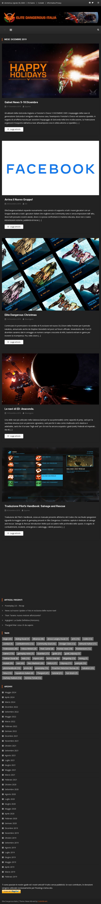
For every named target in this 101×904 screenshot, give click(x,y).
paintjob (80, 663)
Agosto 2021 (10, 755)
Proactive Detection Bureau (65, 668)
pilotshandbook (11, 668)
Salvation (88, 668)
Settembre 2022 (12, 712)
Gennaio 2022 (11, 731)
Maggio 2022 (10, 716)
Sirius (7, 673)
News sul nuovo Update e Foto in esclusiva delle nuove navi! (30, 610)
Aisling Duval (22, 639)
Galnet (8, 653)
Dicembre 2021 (11, 736)
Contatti (41, 3)
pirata (28, 668)
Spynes (28, 106)
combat (8, 643)
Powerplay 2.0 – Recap (14, 605)
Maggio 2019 (10, 862)
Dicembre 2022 (11, 707)
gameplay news (25, 653)
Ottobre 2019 (10, 838)
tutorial (57, 673)
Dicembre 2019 (11, 828)
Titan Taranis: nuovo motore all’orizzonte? (23, 615)
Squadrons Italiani (24, 673)
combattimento (25, 643)
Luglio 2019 (10, 852)
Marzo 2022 (10, 721)
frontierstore (83, 648)
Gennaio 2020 (11, 823)
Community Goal (46, 643)
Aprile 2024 (9, 697)
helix (25, 658)
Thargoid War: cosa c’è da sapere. (19, 625)
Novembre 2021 (12, 741)
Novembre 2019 (12, 833)
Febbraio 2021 (11, 779)
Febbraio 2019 (11, 876)
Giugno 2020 (10, 804)
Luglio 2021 (10, 760)
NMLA (52, 663)
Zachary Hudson (12, 678)
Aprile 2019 (9, 867)
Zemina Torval (33, 678)
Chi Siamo (31, 3)
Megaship (69, 658)
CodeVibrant (42, 901)
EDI (26, 204)
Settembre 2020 (12, 789)
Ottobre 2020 (10, 784)
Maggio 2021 (10, 770)
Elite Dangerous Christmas (21, 314)
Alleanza (38, 639)
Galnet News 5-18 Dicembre (21, 102)
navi (20, 663)
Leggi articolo (15, 129)
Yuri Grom (71, 673)
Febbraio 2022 (11, 726)
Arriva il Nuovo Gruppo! (19, 199)
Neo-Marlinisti (36, 663)
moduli (8, 663)
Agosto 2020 (10, 794)
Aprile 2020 (9, 813)
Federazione (10, 648)
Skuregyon (29, 319)
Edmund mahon (87, 643)
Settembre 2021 (12, 750)
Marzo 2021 (10, 775)
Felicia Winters (28, 648)
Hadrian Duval (10, 658)
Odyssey (65, 663)
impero (38, 658)
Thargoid (43, 673)
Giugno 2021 (10, 765)
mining (83, 658)
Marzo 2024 (10, 702)
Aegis (7, 639)
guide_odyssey (72, 653)
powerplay (42, 668)
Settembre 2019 (12, 842)
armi (75, 639)
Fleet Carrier (46, 648)
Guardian (43, 653)
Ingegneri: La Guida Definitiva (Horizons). (22, 620)
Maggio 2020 (10, 809)
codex (87, 639)
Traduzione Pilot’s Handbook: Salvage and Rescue (35, 506)
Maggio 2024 (10, 692)
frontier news (64, 648)
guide (57, 653)
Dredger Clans (67, 643)
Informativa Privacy (54, 3)
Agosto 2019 (10, 847)
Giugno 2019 (10, 857)
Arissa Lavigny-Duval (58, 639)
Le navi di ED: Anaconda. (19, 408)
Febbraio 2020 (11, 818)
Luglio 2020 (10, 799)
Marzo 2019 (10, 872)
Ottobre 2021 (10, 745)
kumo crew (53, 658)
